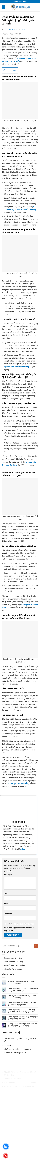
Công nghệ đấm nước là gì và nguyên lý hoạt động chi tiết (23, 1018)
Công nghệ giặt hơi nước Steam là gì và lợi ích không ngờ (23, 990)
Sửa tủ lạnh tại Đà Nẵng (13, 962)
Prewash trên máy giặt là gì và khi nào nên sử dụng (22, 982)
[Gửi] (36, 946)
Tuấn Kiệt (23, 30)
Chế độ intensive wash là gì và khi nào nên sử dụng (22, 997)
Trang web (8, 914)
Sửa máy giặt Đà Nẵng (13, 958)
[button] (3, 7)
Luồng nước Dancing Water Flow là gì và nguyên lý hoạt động (22, 1025)
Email (6, 904)
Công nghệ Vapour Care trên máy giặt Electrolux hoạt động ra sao (21, 1011)
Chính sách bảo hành (12, 1107)
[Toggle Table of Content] (13, 70)
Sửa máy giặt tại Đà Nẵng (14, 1134)
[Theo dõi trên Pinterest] (17, 1091)
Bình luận (8, 875)
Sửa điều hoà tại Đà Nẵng (14, 1130)
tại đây (23, 849)
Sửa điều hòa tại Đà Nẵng (14, 965)
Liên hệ (7, 1118)
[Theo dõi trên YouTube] (25, 1091)
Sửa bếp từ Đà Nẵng (12, 1142)
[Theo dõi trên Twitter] (13, 1091)
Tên (6, 893)
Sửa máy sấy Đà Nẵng (13, 969)
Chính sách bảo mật (12, 1111)
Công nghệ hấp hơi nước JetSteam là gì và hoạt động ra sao (23, 1004)
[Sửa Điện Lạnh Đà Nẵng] (20, 7)
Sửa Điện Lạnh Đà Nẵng (18, 783)
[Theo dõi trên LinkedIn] (21, 1091)
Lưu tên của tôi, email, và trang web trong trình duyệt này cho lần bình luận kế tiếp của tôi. (19, 927)
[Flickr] (29, 1091)
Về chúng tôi (9, 1103)
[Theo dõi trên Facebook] (10, 1091)
